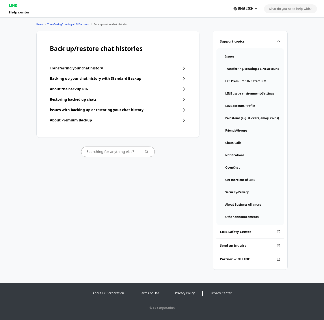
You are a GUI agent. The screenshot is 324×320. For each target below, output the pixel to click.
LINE (13, 5)
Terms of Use (149, 293)
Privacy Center (221, 293)
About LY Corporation (108, 293)
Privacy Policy (185, 293)
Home (39, 24)
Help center (19, 12)
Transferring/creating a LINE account (68, 24)
